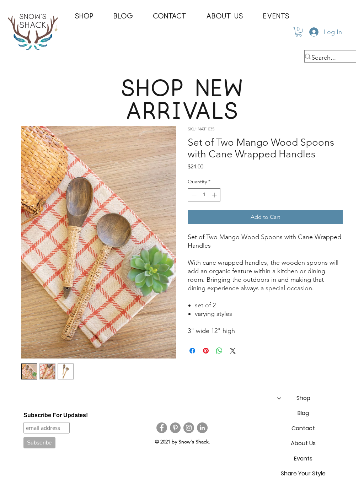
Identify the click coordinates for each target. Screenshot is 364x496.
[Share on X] (233, 350)
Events (303, 458)
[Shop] (279, 398)
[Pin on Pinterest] (206, 350)
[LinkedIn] (202, 427)
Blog (303, 413)
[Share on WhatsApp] (219, 350)
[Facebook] (161, 427)
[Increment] (214, 195)
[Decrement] (193, 195)
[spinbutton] (204, 195)
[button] (84, 16)
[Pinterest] (175, 427)
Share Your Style (303, 473)
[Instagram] (188, 427)
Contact (303, 428)
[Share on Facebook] (192, 350)
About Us (303, 443)
